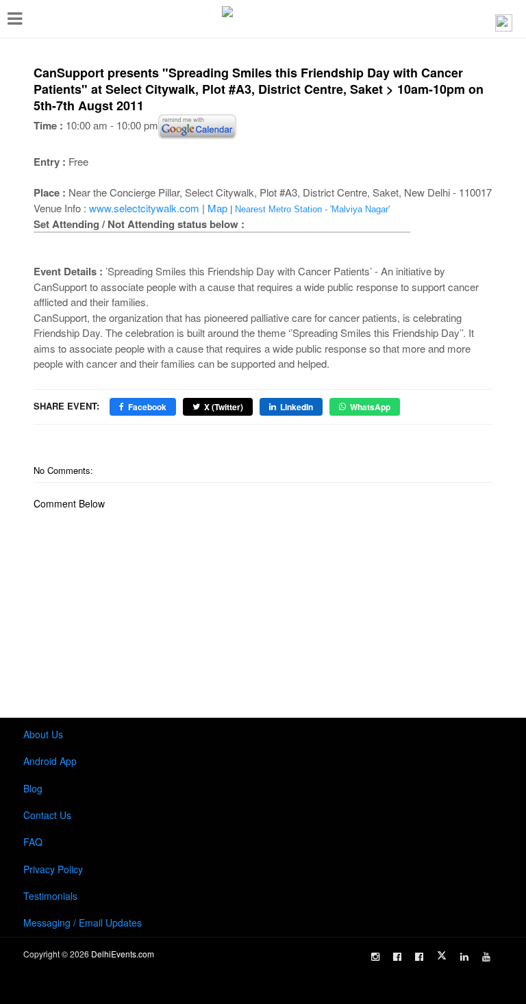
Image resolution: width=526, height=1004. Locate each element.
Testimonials (50, 896)
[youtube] (486, 957)
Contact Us (47, 815)
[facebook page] (397, 957)
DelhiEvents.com (122, 953)
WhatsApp (370, 407)
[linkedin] (464, 957)
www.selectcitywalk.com (144, 208)
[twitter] (442, 955)
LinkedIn (296, 407)
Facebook (147, 407)
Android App (50, 761)
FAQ (32, 842)
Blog (32, 788)
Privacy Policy (53, 869)
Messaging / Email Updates (82, 922)
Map (217, 208)
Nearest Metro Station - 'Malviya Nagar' (312, 209)
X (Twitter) (223, 407)
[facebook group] (419, 957)
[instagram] (375, 957)
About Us (43, 734)
